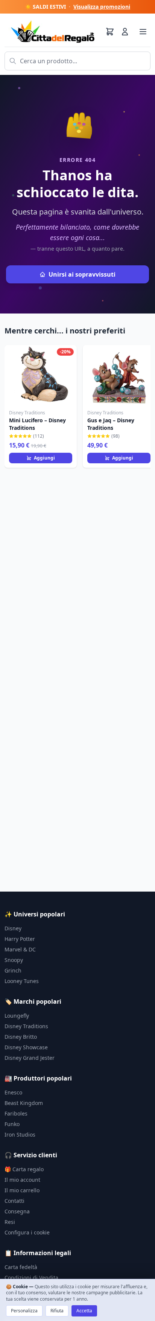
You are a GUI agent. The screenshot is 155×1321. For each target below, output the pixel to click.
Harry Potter (20, 938)
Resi (10, 1221)
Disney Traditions (26, 1026)
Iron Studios (20, 1134)
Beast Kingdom (24, 1102)
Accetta (84, 1310)
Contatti (14, 1200)
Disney (13, 928)
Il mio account (22, 1179)
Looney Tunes (22, 981)
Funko (12, 1124)
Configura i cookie (27, 1232)
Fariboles (16, 1113)
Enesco (13, 1092)
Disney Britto (21, 1036)
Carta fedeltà (21, 1267)
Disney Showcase (26, 1047)
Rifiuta (57, 1310)
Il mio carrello (22, 1190)
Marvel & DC (20, 949)
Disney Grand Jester (30, 1057)
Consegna (17, 1211)
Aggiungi (44, 458)
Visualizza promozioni (101, 6)
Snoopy (14, 959)
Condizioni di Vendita (31, 1277)
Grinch (13, 970)
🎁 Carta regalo (24, 1169)
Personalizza (24, 1310)
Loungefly (17, 1015)
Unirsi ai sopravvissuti (82, 274)
